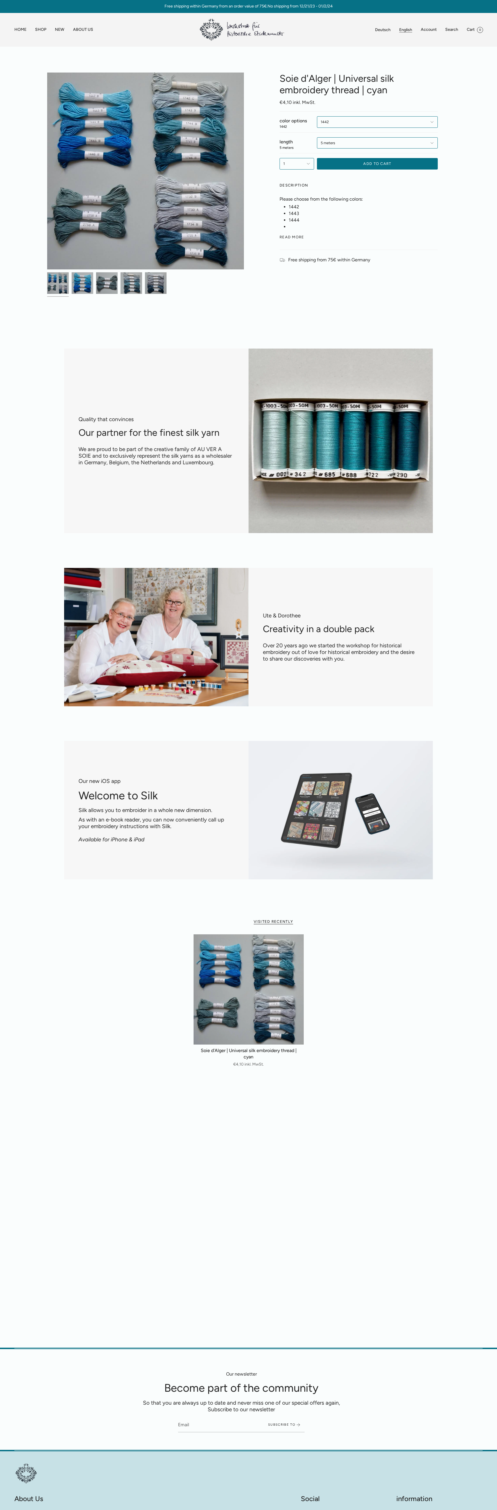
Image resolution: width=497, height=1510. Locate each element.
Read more (292, 237)
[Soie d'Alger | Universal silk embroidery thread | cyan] (249, 989)
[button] (41, 30)
